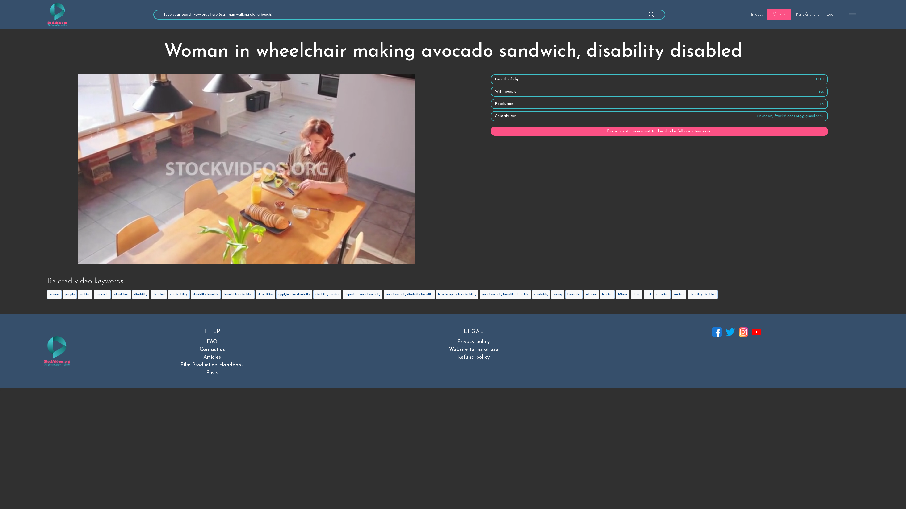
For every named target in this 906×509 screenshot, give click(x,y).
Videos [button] (779, 14)
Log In (832, 14)
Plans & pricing (808, 14)
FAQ (212, 342)
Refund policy (473, 357)
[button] (852, 14)
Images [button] (757, 14)
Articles (212, 357)
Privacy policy (473, 342)
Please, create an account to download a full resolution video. (659, 131)
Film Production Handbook (212, 365)
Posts (212, 373)
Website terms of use (473, 349)
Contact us (212, 349)
